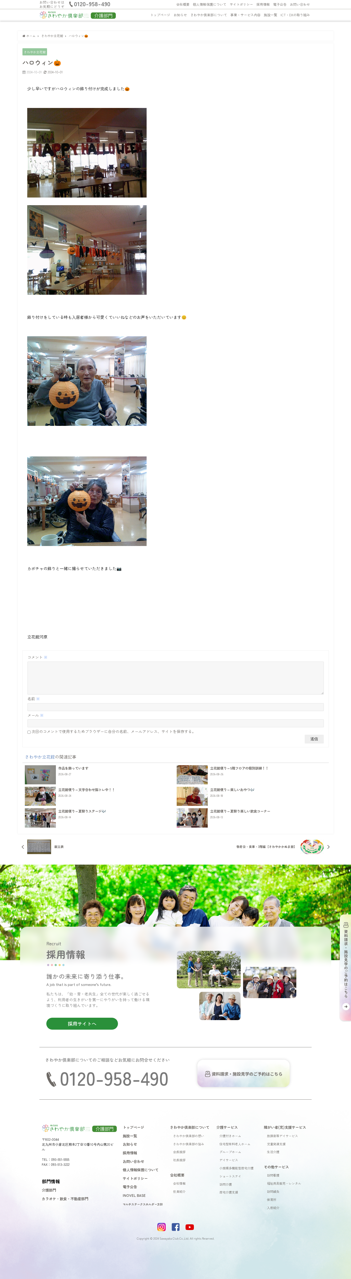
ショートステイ (230, 1176)
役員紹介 (179, 1191)
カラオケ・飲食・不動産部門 (65, 1198)
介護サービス (227, 1127)
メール (35, 715)
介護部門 (49, 1190)
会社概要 (183, 4)
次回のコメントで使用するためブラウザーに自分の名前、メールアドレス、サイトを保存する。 (114, 731)
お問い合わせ (300, 4)
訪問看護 (273, 1175)
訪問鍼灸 (273, 1191)
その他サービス (276, 1166)
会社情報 (179, 1183)
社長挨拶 (179, 1160)
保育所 (271, 1199)
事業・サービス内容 (245, 14)
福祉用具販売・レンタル (284, 1183)
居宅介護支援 (228, 1192)
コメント (37, 657)
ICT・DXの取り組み (295, 14)
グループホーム (230, 1152)
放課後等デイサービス (282, 1136)
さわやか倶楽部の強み (188, 1144)
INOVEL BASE (134, 1195)
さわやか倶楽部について (208, 14)
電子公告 (280, 4)
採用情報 (263, 4)
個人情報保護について (209, 4)
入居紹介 (273, 1207)
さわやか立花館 (35, 52)
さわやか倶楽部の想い (188, 1136)
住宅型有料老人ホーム (234, 1144)
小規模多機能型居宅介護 (236, 1168)
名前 (33, 698)
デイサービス (228, 1160)
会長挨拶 (179, 1152)
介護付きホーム (230, 1136)
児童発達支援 (276, 1144)
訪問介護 (225, 1184)
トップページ (160, 14)
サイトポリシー (241, 4)
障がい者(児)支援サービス (285, 1127)
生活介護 (273, 1152)
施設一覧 (270, 14)
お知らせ (180, 14)
